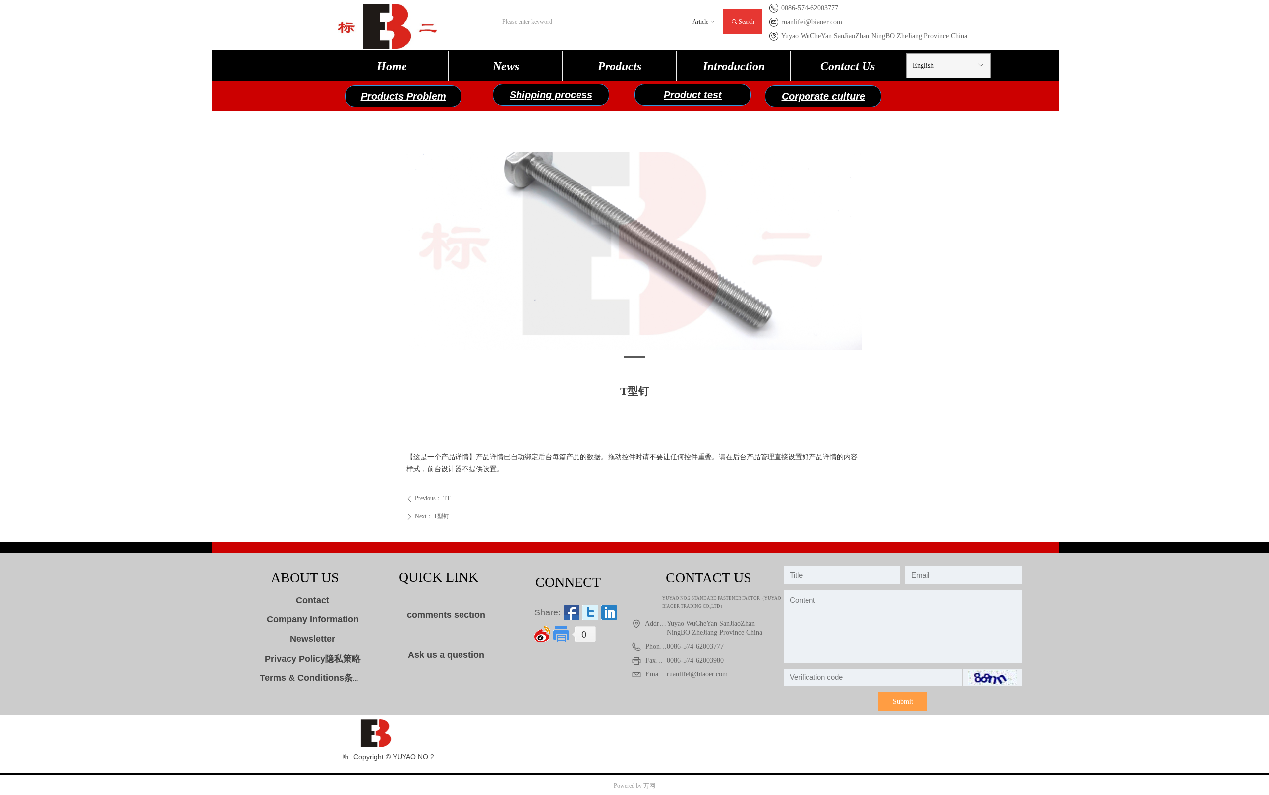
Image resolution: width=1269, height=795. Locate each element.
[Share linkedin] (609, 612)
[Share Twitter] (590, 612)
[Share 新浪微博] (542, 634)
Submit (903, 701)
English (923, 65)
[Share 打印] (561, 634)
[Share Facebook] (571, 612)
